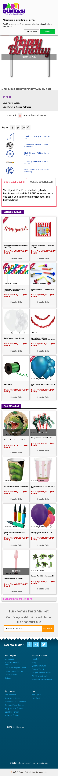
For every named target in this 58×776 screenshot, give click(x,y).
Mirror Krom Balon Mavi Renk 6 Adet (43, 385)
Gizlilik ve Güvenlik (40, 676)
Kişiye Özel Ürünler (13, 698)
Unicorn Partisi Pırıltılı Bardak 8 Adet (43, 486)
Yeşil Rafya (8, 384)
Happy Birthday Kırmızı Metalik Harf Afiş (16, 246)
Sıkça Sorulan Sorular (41, 673)
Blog (34, 662)
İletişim (8, 678)
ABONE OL (48, 628)
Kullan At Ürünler (12, 715)
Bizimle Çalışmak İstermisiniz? (12, 663)
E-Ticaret (20, 772)
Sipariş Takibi (38, 669)
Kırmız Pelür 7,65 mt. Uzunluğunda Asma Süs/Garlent (43, 338)
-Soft (14, 772)
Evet (47, 31)
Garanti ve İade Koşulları (42, 679)
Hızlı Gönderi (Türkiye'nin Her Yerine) (36, 154)
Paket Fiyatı (43, 252)
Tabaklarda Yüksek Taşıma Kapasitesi (36, 146)
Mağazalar (9, 659)
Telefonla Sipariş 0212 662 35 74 (37, 137)
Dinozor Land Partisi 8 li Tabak (15, 440)
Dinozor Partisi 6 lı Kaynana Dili (42, 576)
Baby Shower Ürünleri (14, 708)
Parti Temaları (10, 695)
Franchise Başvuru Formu (15, 668)
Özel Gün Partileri (12, 712)
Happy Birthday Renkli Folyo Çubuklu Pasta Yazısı (14, 289)
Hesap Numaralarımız (14, 671)
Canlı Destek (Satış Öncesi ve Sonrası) (36, 171)
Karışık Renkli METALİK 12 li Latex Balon (41, 533)
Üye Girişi (36, 698)
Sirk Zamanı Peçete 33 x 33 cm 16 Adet (42, 246)
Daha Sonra (31, 31)
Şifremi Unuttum (39, 666)
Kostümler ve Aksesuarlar (15, 701)
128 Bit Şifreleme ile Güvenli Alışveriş (36, 162)
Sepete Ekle (43, 258)
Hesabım (36, 659)
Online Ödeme (11, 674)
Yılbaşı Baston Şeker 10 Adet (41, 437)
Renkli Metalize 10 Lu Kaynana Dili (42, 289)
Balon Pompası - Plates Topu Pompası (14, 533)
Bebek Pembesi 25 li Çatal (13, 578)
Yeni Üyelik (36, 695)
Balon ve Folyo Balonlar (15, 705)
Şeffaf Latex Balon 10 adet (14, 338)
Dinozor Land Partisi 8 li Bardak (16, 486)
